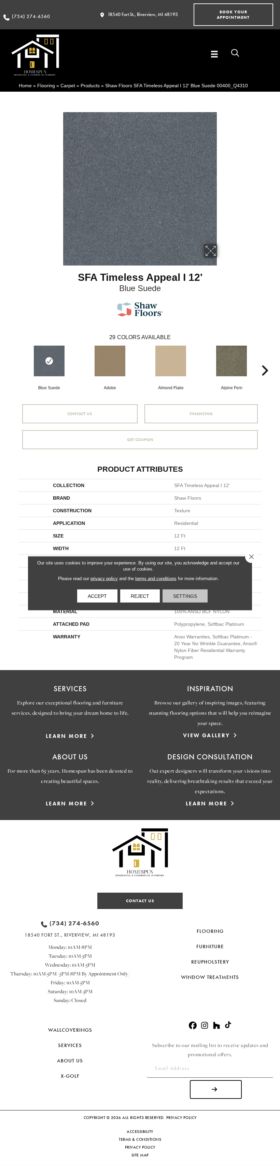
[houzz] (217, 1025)
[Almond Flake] (170, 361)
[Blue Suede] (49, 361)
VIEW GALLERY (206, 735)
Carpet (67, 85)
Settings (185, 596)
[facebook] (193, 1025)
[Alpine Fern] (231, 361)
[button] (233, 14)
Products (90, 85)
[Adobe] (110, 361)
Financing (201, 414)
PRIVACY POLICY (181, 1117)
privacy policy (104, 578)
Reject (140, 596)
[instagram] (205, 1025)
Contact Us (79, 414)
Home (25, 85)
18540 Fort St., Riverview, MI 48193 (143, 14)
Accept (97, 596)
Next (265, 360)
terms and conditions (156, 578)
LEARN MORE (66, 736)
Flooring (46, 85)
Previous (15, 360)
